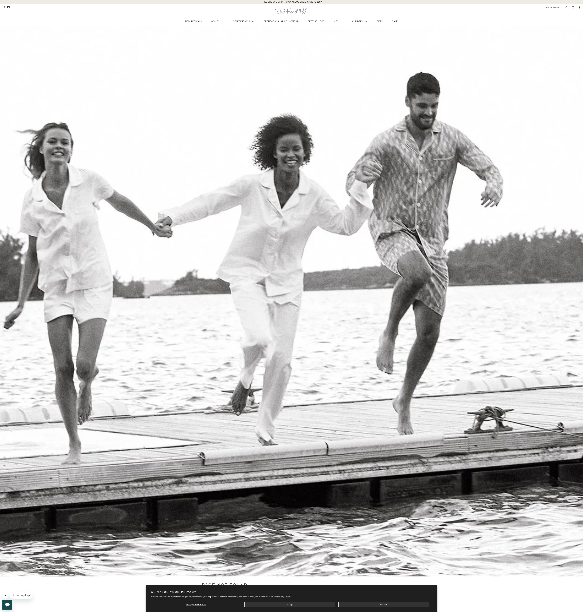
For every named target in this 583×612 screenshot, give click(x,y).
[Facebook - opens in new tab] (5, 8)
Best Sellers (316, 21)
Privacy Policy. (284, 596)
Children (357, 21)
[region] (291, 2)
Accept (290, 604)
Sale (395, 21)
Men (336, 21)
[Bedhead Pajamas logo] (291, 11)
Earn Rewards (552, 7)
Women (215, 21)
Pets (380, 21)
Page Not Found (225, 585)
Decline (383, 604)
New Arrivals (193, 21)
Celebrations (241, 21)
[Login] (573, 7)
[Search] (566, 7)
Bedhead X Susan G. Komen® (281, 21)
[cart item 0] (579, 7)
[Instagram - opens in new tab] (9, 8)
